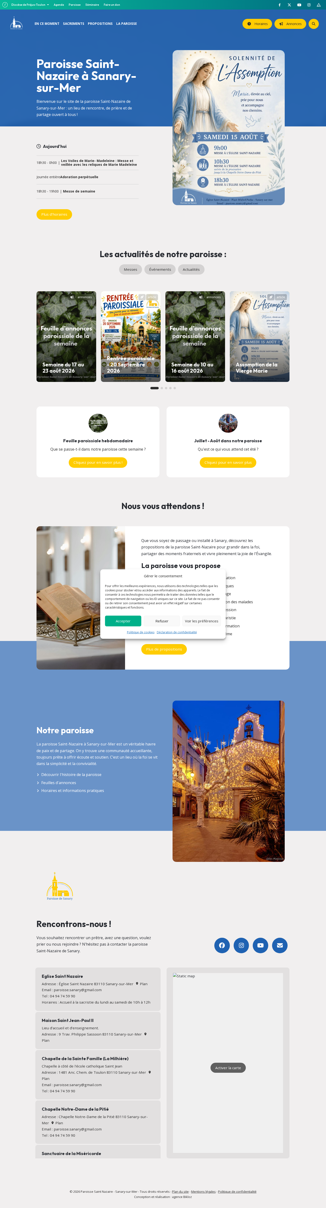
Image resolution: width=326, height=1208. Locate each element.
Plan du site (180, 1191)
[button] (154, 388)
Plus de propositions (164, 649)
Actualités (191, 269)
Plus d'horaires (54, 214)
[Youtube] (260, 945)
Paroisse (75, 4)
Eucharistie (226, 617)
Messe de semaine (79, 191)
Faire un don (112, 4)
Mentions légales (203, 1191)
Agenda (59, 4)
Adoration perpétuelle (79, 177)
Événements (160, 269)
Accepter (123, 621)
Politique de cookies (140, 632)
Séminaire (92, 4)
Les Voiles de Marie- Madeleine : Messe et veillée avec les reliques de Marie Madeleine (99, 163)
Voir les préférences (201, 621)
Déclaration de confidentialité (177, 632)
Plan (143, 983)
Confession (226, 609)
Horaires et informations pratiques (72, 790)
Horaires (260, 23)
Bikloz (187, 1197)
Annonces (293, 23)
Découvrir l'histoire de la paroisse (71, 774)
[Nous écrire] (280, 945)
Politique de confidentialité (237, 1191)
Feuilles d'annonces (58, 782)
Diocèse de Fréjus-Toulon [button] (28, 4)
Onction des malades (234, 601)
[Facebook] (222, 945)
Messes (130, 269)
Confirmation (228, 626)
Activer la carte (228, 1067)
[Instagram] (241, 945)
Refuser (161, 621)
